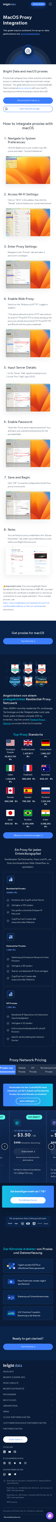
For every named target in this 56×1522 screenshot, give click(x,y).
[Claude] (20, 1463)
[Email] (9, 1474)
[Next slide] (51, 1146)
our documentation (30, 34)
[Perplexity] (9, 1463)
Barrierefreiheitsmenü (12, 1517)
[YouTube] (9, 1451)
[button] (28, 170)
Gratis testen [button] (38, 4)
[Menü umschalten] (50, 4)
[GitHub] (14, 1451)
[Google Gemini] (14, 1463)
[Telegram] (14, 1474)
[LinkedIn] (4, 1451)
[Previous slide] (5, 1146)
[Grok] (25, 1463)
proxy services (25, 88)
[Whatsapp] (4, 1474)
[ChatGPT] (4, 1463)
